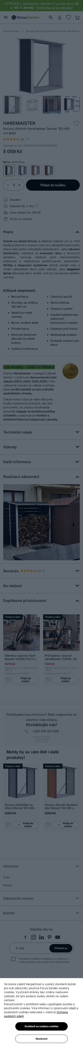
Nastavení (41, 1038)
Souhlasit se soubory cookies (41, 1026)
